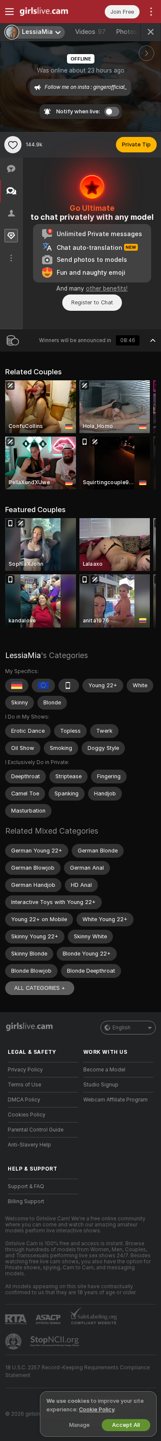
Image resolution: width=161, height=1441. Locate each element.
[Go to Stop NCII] (55, 1341)
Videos (90, 32)
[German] (16, 685)
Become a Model (104, 1070)
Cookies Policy (27, 1115)
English (121, 1028)
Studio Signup (100, 1085)
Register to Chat (92, 302)
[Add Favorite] (12, 144)
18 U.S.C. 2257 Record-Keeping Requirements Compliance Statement (77, 1371)
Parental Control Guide (36, 1130)
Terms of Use (24, 1085)
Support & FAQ (26, 1186)
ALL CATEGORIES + (39, 988)
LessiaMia (23, 655)
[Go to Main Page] (50, 12)
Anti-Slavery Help (29, 1145)
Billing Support (26, 1201)
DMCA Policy (24, 1100)
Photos (134, 32)
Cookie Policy (96, 1409)
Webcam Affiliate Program (115, 1100)
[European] (43, 685)
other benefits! (107, 288)
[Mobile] (68, 685)
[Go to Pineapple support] (14, 1341)
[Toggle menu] (9, 11)
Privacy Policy (25, 1070)
